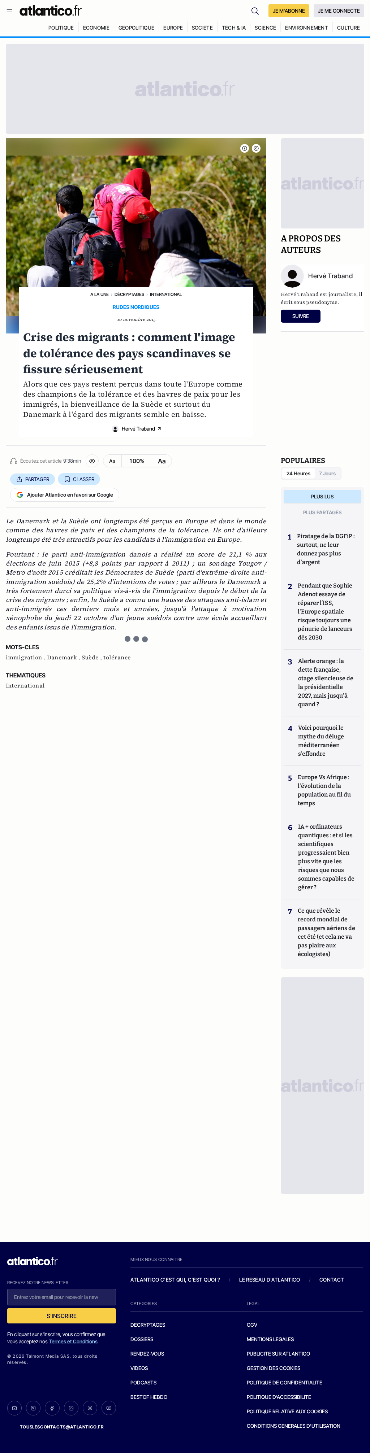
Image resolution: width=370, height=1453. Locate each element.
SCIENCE (265, 28)
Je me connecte (339, 11)
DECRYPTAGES (147, 1325)
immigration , (26, 658)
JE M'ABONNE (289, 11)
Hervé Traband (138, 429)
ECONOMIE (96, 28)
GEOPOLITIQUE (136, 28)
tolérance (117, 658)
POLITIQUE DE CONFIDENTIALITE (284, 1382)
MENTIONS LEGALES (270, 1339)
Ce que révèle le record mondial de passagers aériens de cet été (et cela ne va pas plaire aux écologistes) (326, 932)
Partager (37, 479)
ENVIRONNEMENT (306, 28)
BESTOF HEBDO (148, 1397)
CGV (252, 1325)
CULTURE (348, 28)
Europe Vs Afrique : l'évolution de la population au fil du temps (324, 790)
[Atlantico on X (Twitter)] (33, 1408)
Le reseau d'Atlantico (269, 1280)
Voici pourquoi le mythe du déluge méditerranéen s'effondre (321, 740)
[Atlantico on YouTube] (109, 1408)
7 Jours (327, 473)
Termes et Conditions (73, 1341)
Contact (331, 1280)
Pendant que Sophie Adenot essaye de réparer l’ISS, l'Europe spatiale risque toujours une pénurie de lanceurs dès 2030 (325, 611)
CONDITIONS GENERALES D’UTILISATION (293, 1426)
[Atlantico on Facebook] (52, 1408)
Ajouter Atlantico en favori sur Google (70, 495)
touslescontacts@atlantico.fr (62, 1427)
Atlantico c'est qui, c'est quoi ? (175, 1280)
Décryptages (129, 294)
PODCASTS (143, 1382)
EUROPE (173, 28)
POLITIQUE (61, 28)
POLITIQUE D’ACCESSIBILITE (279, 1397)
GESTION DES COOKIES (273, 1368)
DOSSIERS (141, 1339)
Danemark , (64, 658)
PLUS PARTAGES (322, 512)
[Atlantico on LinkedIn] (71, 1408)
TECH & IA (234, 28)
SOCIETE (202, 28)
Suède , (92, 658)
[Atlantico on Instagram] (90, 1408)
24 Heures (298, 473)
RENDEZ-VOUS (147, 1354)
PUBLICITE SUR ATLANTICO (278, 1354)
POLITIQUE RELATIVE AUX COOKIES (287, 1411)
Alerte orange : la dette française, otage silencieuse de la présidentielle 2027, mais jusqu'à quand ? (325, 683)
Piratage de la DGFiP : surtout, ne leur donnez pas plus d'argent (326, 549)
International (166, 294)
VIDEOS (139, 1368)
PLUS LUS (322, 496)
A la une (99, 294)
